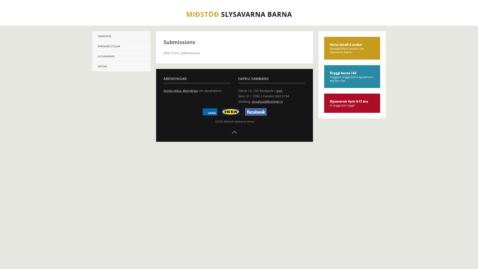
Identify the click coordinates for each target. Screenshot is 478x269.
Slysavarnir (106, 56)
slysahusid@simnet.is (267, 101)
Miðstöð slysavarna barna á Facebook (256, 112)
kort (280, 91)
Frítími (102, 66)
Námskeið (104, 36)
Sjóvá (210, 112)
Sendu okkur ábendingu (181, 91)
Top (234, 132)
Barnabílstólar (109, 46)
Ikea (231, 112)
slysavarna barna (239, 14)
